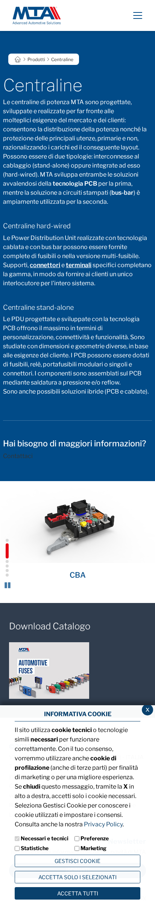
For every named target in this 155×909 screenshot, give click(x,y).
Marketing (93, 848)
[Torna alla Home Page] (36, 14)
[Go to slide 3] (5, 559)
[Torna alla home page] (17, 59)
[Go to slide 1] (5, 538)
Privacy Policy (103, 824)
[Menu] (137, 15)
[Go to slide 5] (5, 569)
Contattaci (18, 456)
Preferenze (95, 838)
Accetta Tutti (77, 893)
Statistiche (35, 848)
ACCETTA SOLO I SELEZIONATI (77, 877)
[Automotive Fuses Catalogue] (49, 670)
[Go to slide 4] (5, 564)
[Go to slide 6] (5, 573)
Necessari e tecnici (44, 838)
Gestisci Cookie (77, 861)
